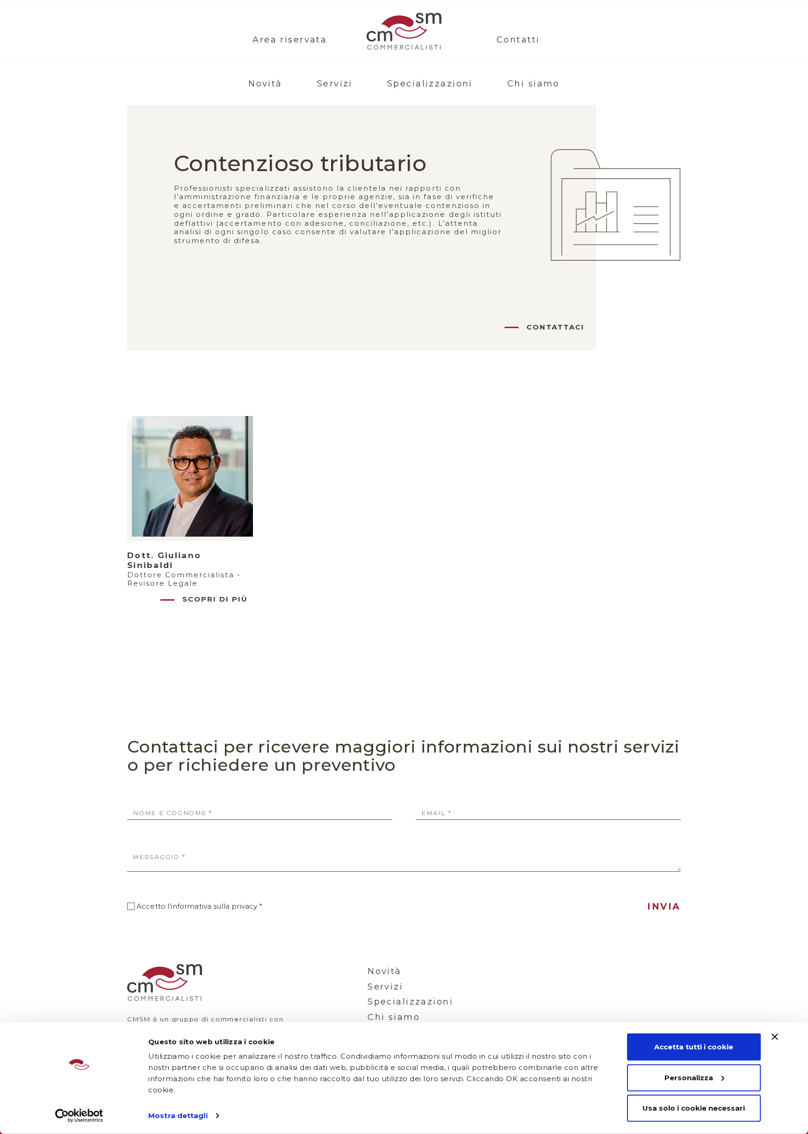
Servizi (335, 84)
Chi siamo (533, 84)
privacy (244, 906)
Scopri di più (215, 599)
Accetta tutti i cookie (693, 1046)
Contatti (518, 40)
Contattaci (555, 327)
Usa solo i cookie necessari (693, 1108)
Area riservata (289, 40)
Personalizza (688, 1077)
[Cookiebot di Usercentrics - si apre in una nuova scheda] (79, 1116)
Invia (664, 906)
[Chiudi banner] (775, 1037)
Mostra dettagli (178, 1115)
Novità (265, 84)
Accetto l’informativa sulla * (200, 906)
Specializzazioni (430, 84)
